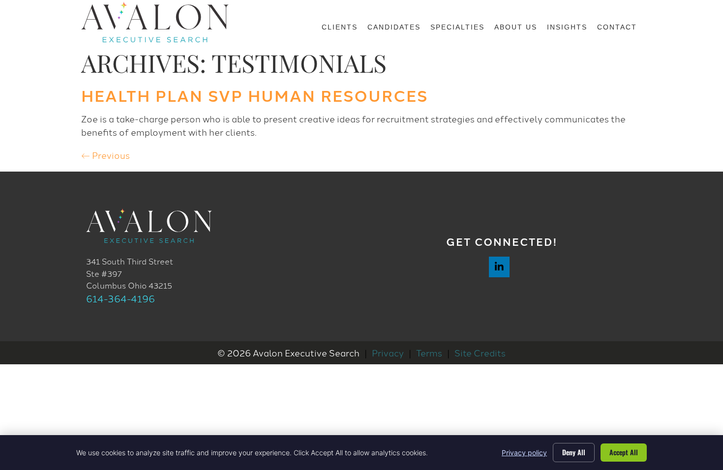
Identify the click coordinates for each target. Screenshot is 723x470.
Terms (429, 352)
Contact (617, 27)
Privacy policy (524, 452)
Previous (105, 154)
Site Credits (480, 352)
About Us (515, 27)
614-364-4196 (120, 298)
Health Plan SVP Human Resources (254, 95)
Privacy (388, 352)
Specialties (457, 27)
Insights (567, 27)
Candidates (394, 27)
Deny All (573, 452)
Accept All (623, 452)
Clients (340, 27)
